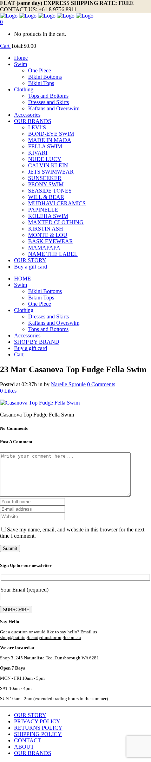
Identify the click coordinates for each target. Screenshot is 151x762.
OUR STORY (30, 715)
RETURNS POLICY (38, 728)
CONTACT (27, 740)
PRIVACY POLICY (37, 721)
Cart (5, 46)
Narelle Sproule (68, 384)
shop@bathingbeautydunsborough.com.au (40, 637)
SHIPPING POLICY (38, 734)
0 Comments (101, 384)
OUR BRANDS (32, 753)
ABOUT (24, 747)
